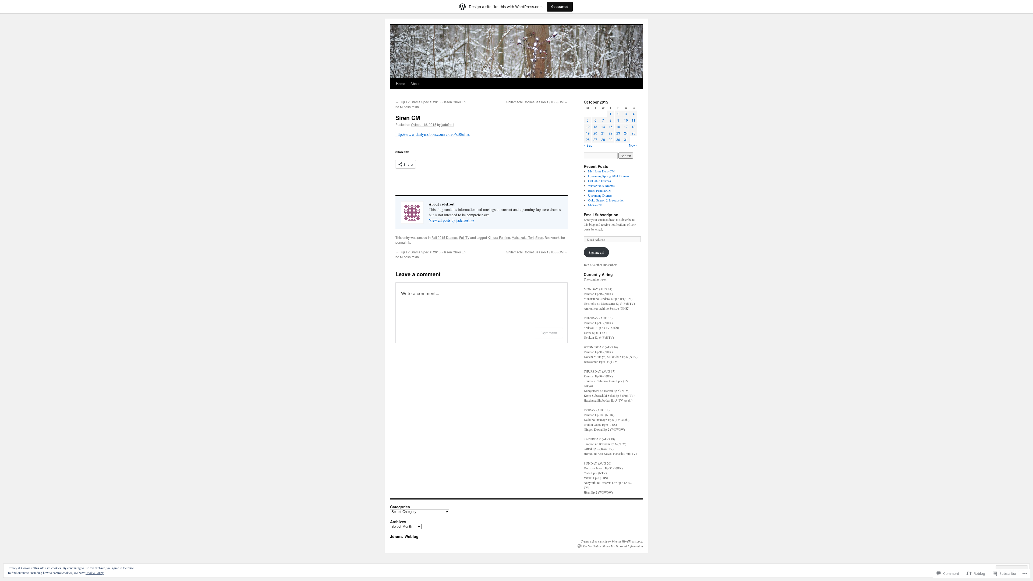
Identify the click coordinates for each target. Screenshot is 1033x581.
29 (611, 139)
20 (595, 133)
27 (595, 139)
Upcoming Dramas (600, 195)
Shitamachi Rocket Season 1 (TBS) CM (537, 102)
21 (603, 133)
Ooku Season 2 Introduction (606, 200)
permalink (402, 242)
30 (618, 139)
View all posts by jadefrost (451, 220)
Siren (539, 237)
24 (626, 133)
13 (595, 126)
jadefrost (447, 124)
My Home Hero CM (601, 171)
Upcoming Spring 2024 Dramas (608, 176)
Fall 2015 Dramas (444, 237)
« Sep (588, 145)
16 (618, 126)
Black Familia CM (599, 190)
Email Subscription (601, 214)
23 (618, 133)
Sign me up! (596, 252)
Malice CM (595, 205)
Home (400, 83)
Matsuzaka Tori (523, 237)
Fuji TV (464, 237)
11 (633, 120)
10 (626, 120)
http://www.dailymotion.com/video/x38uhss (432, 134)
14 (603, 126)
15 (611, 126)
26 (588, 139)
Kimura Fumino (499, 237)
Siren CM (407, 118)
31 (626, 139)
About (415, 83)
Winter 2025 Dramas (601, 185)
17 (626, 126)
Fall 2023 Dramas (599, 181)
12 (588, 126)
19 (588, 133)
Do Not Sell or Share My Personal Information (613, 546)
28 (603, 139)
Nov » (633, 145)
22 (611, 133)
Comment (548, 333)
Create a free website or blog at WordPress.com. (612, 541)
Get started (559, 7)
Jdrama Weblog (404, 536)
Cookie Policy (95, 573)
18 (633, 126)
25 (633, 133)
